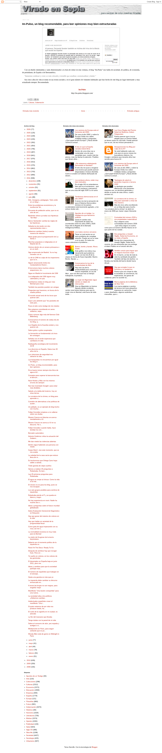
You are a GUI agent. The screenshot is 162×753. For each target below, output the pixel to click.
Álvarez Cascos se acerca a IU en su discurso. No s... (42, 424)
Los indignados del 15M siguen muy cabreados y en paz (41, 277)
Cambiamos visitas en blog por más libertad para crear (41, 283)
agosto (31, 194)
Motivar (29, 718)
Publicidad (30, 724)
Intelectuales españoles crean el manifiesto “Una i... (40, 602)
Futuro (28, 704)
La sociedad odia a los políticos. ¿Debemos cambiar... (40, 597)
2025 (29, 133)
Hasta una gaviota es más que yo (40, 577)
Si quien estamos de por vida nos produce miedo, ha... (40, 607)
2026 (29, 129)
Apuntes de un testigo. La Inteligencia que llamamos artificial (85, 215)
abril (30, 646)
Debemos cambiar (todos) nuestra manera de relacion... (41, 232)
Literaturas (30, 716)
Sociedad (29, 735)
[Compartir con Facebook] (35, 99)
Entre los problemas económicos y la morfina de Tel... (42, 206)
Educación (30, 690)
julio (30, 197)
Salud (28, 727)
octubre (32, 187)
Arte (27, 679)
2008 (29, 667)
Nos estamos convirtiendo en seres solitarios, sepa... (41, 310)
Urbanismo (30, 741)
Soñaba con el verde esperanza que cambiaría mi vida (42, 340)
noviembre (33, 184)
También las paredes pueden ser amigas (43, 287)
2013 (29, 171)
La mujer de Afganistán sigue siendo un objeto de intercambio (86, 282)
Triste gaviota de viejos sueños (39, 466)
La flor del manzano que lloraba (40, 617)
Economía (30, 687)
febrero (32, 653)
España (29, 696)
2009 (29, 663)
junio (31, 640)
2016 (29, 162)
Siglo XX (29, 730)
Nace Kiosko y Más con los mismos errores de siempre (41, 382)
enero (31, 656)
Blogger (94, 747)
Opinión (29, 721)
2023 (29, 139)
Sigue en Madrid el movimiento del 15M (43, 273)
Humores (29, 713)
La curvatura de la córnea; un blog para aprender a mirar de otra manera (125, 201)
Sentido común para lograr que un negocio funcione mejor (126, 252)
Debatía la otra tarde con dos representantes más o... (39, 227)
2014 (29, 168)
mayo (31, 643)
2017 (29, 159)
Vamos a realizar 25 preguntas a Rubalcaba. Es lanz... (40, 470)
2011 (29, 178)
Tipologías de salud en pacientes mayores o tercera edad (125, 182)
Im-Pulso (82, 90)
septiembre (33, 190)
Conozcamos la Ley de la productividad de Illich (84, 264)
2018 (29, 155)
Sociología (30, 738)
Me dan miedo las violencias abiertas (42, 441)
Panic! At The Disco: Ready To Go (41, 548)
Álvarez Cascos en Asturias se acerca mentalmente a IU (42, 418)
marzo (31, 650)
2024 (29, 136)
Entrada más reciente (31, 111)
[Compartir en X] (33, 99)
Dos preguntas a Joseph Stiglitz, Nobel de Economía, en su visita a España (126, 236)
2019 (29, 152)
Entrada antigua (133, 111)
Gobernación (39, 102)
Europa (29, 699)
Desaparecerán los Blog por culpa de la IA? (124, 148)
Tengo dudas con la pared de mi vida (42, 620)
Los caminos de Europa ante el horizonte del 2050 (86, 131)
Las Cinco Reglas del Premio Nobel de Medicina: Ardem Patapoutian (125, 132)
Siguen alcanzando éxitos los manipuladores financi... (39, 264)
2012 (29, 175)
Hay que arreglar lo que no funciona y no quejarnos (124, 268)
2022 (29, 142)
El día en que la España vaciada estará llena (84, 148)
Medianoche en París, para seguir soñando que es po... (41, 630)
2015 (29, 165)
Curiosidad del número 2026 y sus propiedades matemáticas (125, 218)
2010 (29, 660)
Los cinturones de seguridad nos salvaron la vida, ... (40, 355)
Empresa (29, 693)
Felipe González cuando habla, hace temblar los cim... (42, 429)
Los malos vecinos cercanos (85, 232)
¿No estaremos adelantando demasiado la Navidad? (86, 164)
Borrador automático (36, 433)
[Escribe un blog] (31, 99)
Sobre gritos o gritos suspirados (40, 330)
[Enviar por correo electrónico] (29, 99)
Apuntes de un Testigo (34, 676)
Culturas (31, 102)
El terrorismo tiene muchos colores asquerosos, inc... (41, 269)
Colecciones (30, 682)
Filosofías (29, 701)
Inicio (83, 111)
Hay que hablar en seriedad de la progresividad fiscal (40, 522)
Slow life (29, 732)
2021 (29, 146)
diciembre (33, 181)
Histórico (29, 710)
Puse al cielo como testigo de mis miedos (43, 306)
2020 (29, 149)
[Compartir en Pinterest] (38, 99)
